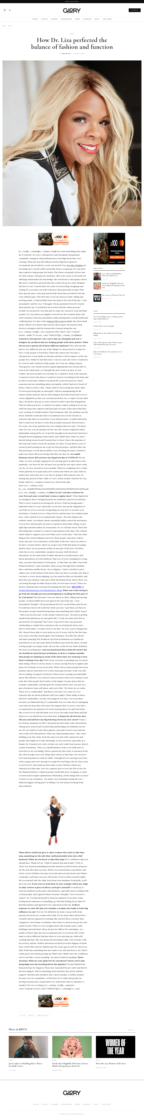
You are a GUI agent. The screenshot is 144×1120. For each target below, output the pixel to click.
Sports (77, 19)
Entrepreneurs (66, 19)
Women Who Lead (55, 321)
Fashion (35, 19)
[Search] (9, 10)
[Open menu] (4, 10)
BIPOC (10, 26)
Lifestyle (44, 19)
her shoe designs (75, 265)
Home (4, 26)
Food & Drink (107, 19)
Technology (87, 19)
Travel (97, 19)
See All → (131, 1030)
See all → (122, 268)
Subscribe (134, 10)
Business (54, 19)
